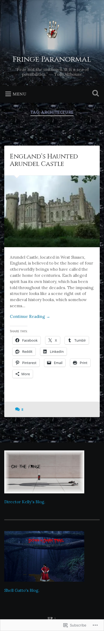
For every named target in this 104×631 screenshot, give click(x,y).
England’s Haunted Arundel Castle (44, 160)
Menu (19, 94)
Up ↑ (51, 618)
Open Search (94, 94)
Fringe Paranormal (52, 59)
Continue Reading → (30, 316)
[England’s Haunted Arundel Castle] (52, 211)
